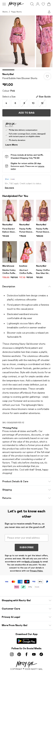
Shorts (5, 12)
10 (33, 103)
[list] (26, 42)
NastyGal (8, 74)
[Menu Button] (4, 4)
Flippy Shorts (16, 12)
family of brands (32, 561)
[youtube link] (34, 654)
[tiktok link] (41, 654)
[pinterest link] (19, 654)
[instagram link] (12, 654)
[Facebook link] (26, 654)
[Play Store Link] (27, 641)
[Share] (49, 11)
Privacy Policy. (36, 571)
